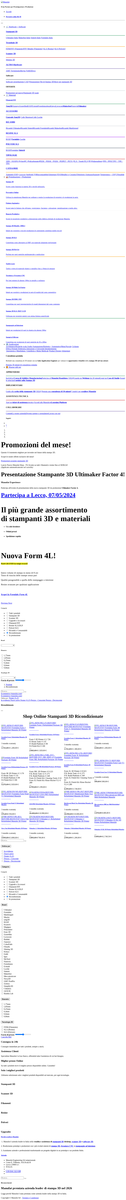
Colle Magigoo (26, 117)
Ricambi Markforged (70, 128)
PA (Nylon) (20, 161)
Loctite (22, 139)
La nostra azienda (19, 413)
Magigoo (7, 927)
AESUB (7, 991)
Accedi (8, 12)
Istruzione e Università (35, 349)
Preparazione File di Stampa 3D (41, 82)
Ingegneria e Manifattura (15, 351)
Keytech (7, 925)
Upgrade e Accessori (17, 621)
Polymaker (8, 929)
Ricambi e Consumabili (18, 630)
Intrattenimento (50, 349)
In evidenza (8, 851)
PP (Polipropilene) (95, 161)
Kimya (52, 106)
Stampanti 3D (11, 32)
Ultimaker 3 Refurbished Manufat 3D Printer (77, 828)
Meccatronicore (10, 976)
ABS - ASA (11, 161)
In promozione (14, 635)
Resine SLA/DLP (16, 625)
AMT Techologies (13, 71)
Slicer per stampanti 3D (63, 82)
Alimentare (66, 351)
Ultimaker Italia (12, 38)
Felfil (28, 71)
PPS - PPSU (108, 161)
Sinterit (6, 971)
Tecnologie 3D (12, 43)
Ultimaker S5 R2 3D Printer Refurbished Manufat (109, 829)
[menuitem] (11, 696)
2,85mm (7, 658)
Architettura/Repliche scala (16, 346)
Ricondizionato (15, 633)
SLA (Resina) (48, 49)
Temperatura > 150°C (108, 175)
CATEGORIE (12, 168)
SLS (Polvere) (59, 49)
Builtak (7, 939)
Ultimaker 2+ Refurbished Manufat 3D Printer (43, 828)
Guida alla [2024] (23, 391)
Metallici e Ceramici (69, 175)
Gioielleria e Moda (33, 351)
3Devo (33, 71)
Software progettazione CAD (17, 82)
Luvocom (59, 106)
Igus (48, 106)
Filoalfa (7, 947)
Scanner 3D (11, 54)
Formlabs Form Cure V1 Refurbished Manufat (108, 772)
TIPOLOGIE (11, 155)
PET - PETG (68, 161)
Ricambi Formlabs (40, 128)
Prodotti (9, 685)
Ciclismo (75, 346)
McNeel (7, 959)
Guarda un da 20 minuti (87, 378)
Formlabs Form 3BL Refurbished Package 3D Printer (45, 766)
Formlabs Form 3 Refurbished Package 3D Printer (44, 734)
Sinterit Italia (36, 38)
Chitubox (7, 989)
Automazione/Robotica (41, 346)
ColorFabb (8, 944)
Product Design (55, 351)
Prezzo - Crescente (11, 859)
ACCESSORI (12, 111)
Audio (29, 346)
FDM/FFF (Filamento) (15, 49)
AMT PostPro (9, 981)
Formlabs (14, 150)
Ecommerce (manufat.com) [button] (11, 694)
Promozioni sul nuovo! (15, 93)
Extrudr (35, 106)
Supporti (96, 175)
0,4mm (6, 663)
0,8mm (6, 668)
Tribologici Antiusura (85, 175)
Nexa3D (7, 979)
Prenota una (56, 391)
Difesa (8, 349)
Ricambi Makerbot (54, 128)
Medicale (45, 351)
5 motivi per (83, 391)
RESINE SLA (12, 133)
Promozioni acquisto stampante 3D (14, 461)
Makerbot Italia (24, 38)
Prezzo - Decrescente (12, 861)
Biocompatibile (42, 175)
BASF (29, 106)
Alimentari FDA (54, 175)
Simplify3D (8, 986)
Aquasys (15, 106)
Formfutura (42, 106)
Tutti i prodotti (14, 613)
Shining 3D (10, 60)
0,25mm (7, 660)
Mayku (23, 71)
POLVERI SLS (12, 144)
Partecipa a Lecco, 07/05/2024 (38, 495)
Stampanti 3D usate (31, 93)
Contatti (9, 413)
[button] (14, 698)
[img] (4, 603)
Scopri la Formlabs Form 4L (14, 594)
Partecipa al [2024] (58, 378)
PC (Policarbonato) (31, 161)
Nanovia (74, 106)
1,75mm (7, 655)
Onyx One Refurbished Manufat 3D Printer (14, 828)
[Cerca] (25, 691)
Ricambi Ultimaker (13, 128)
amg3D (7, 920)
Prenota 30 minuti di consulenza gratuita (21, 365)
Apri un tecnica (20, 402)
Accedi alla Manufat (50, 402)
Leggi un (109, 378)
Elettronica (22, 349)
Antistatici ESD (12, 175)
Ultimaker (8, 910)
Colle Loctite (37, 117)
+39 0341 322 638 (13, 1171)
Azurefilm (23, 106)
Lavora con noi (54, 413)
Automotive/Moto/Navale (61, 346)
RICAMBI (10, 122)
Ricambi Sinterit (27, 128)
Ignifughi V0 (31, 175)
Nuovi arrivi (9, 854)
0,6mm (6, 665)
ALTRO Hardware (14, 65)
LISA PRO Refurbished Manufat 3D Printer (42, 804)
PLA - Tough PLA (80, 161)
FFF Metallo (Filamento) (33, 49)
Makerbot (7, 974)
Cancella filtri (6, 1037)
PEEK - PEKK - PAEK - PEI (51, 161)
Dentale (14, 349)
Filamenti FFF (11, 100)
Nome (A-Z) (9, 856)
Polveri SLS (13, 628)
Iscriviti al (24, 378)
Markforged (8, 915)
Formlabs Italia (47, 38)
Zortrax (7, 984)
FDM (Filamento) (11, 1027)
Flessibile (120, 175)
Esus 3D (7, 932)
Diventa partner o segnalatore (37, 413)
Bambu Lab (8, 993)
